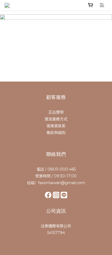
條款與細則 (56, 132)
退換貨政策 (56, 125)
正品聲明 (56, 112)
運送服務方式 (56, 119)
